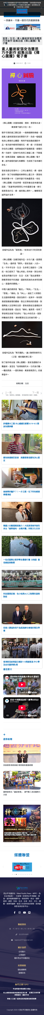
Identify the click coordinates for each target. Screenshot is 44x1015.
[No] (41, 8)
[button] (3, 869)
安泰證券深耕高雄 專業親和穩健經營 (18, 768)
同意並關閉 (22, 11)
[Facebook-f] (14, 915)
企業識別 (22, 957)
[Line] (29, 915)
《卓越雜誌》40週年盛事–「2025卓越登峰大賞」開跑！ (21, 21)
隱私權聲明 (22, 972)
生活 (12, 40)
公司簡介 (22, 954)
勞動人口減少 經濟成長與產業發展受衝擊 (21, 1001)
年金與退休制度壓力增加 (22, 991)
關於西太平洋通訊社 (22, 961)
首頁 (5, 40)
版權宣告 (22, 975)
